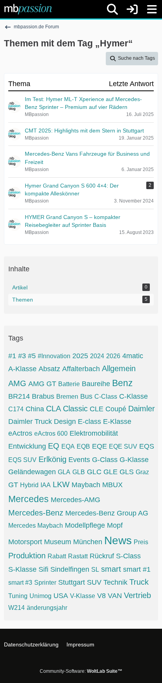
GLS (127, 472)
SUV (94, 582)
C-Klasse (133, 396)
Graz (142, 472)
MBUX (112, 485)
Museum (57, 542)
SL (95, 569)
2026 (113, 356)
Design (65, 421)
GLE (110, 472)
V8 (101, 596)
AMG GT (42, 384)
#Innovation (54, 356)
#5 (32, 356)
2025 (80, 356)
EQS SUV (22, 460)
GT (13, 485)
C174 (16, 409)
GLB (78, 472)
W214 (16, 607)
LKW (61, 484)
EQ (53, 446)
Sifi (43, 569)
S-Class (128, 556)
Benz (122, 383)
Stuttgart (71, 582)
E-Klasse (117, 421)
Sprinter (45, 582)
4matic (132, 356)
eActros (20, 433)
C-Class (105, 396)
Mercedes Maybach (35, 525)
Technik (115, 582)
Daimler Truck (30, 421)
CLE (96, 409)
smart (111, 569)
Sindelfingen (69, 569)
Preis (141, 542)
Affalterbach (81, 369)
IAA (45, 485)
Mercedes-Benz (35, 512)
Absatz (49, 369)
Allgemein (119, 368)
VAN (115, 596)
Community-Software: (81, 671)
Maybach (86, 485)
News (118, 540)
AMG (17, 383)
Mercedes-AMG (75, 500)
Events (79, 460)
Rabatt (57, 556)
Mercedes (28, 499)
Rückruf (102, 556)
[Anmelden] (132, 9)
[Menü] (152, 9)
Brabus (43, 396)
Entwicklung (27, 446)
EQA (68, 446)
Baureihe (96, 384)
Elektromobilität (94, 433)
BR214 (19, 396)
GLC (94, 472)
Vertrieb (137, 595)
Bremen (67, 396)
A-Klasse (22, 369)
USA (60, 596)
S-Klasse (22, 569)
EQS (146, 446)
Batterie (69, 384)
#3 (22, 356)
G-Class (105, 460)
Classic (75, 408)
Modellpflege (85, 525)
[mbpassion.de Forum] (28, 9)
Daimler (141, 408)
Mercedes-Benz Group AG (106, 513)
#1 (12, 356)
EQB (83, 446)
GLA (64, 472)
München (87, 542)
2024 (97, 356)
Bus (86, 396)
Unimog (40, 596)
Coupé (115, 409)
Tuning (18, 596)
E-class (89, 421)
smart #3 (20, 582)
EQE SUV (123, 446)
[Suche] (112, 9)
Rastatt (78, 556)
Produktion (27, 555)
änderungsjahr (47, 607)
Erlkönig (52, 459)
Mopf (115, 525)
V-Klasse (82, 596)
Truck (139, 582)
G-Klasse (134, 460)
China (35, 409)
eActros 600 (51, 433)
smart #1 (137, 569)
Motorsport (25, 542)
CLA (53, 408)
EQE (99, 446)
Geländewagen (32, 472)
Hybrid (29, 485)
